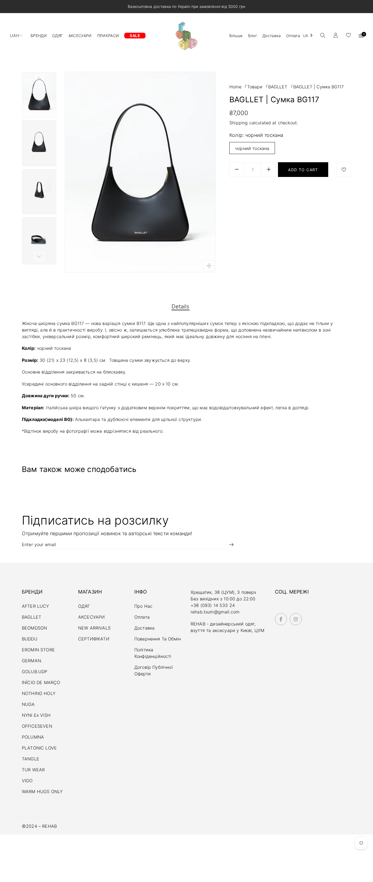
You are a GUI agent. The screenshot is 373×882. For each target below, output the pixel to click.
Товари (254, 86)
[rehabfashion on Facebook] (281, 619)
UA (305, 35)
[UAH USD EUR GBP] (18, 35)
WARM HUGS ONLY (42, 791)
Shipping (238, 122)
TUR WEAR (33, 769)
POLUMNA (33, 737)
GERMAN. (32, 660)
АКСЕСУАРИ (91, 617)
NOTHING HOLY (38, 693)
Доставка (144, 628)
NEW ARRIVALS (94, 628)
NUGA (28, 704)
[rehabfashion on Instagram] (296, 619)
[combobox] (308, 36)
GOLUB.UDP (34, 671)
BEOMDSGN (34, 628)
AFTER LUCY (35, 606)
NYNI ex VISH (36, 715)
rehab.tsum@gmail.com (215, 612)
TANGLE (30, 758)
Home (235, 86)
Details (180, 306)
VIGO (27, 780)
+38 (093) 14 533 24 (213, 605)
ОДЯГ (84, 606)
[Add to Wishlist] (343, 169)
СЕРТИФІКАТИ (93, 639)
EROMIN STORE (38, 649)
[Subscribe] (229, 544)
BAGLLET (277, 86)
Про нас (143, 606)
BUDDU (29, 639)
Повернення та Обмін (157, 639)
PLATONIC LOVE (39, 748)
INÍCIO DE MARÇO (41, 682)
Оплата (142, 617)
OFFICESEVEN (37, 726)
